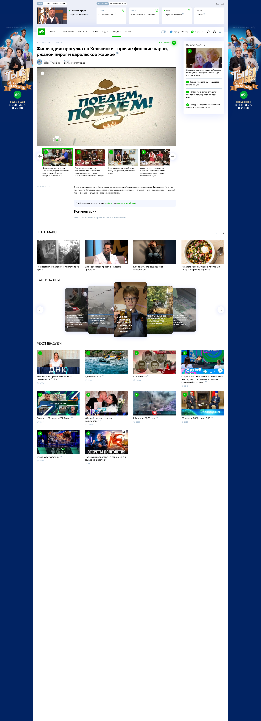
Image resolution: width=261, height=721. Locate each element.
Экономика (199, 32)
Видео (105, 32)
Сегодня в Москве (181, 32)
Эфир (52, 32)
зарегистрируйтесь (126, 203)
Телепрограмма (66, 32)
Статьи (94, 32)
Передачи (116, 32)
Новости (82, 32)
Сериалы (129, 32)
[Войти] (214, 32)
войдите (109, 203)
